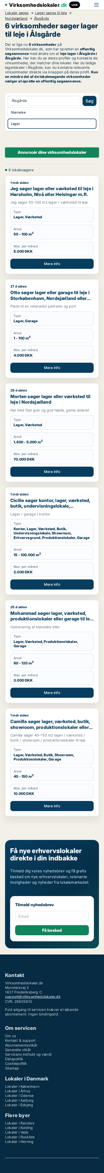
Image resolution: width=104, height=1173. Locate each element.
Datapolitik (14, 1059)
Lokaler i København (22, 1086)
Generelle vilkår (18, 1050)
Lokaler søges (17, 13)
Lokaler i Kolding (19, 1127)
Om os (10, 1036)
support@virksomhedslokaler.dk (33, 996)
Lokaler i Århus (17, 1091)
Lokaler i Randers (19, 1123)
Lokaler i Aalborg (19, 1100)
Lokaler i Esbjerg (19, 1105)
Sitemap (12, 1068)
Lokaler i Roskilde (20, 1137)
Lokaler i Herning (19, 1141)
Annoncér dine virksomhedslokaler (52, 152)
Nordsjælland (16, 18)
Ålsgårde (41, 18)
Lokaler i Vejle (16, 1132)
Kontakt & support (20, 1040)
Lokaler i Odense (19, 1095)
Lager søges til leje (51, 13)
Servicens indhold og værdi (28, 1054)
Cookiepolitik (16, 1063)
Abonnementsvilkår (21, 1045)
